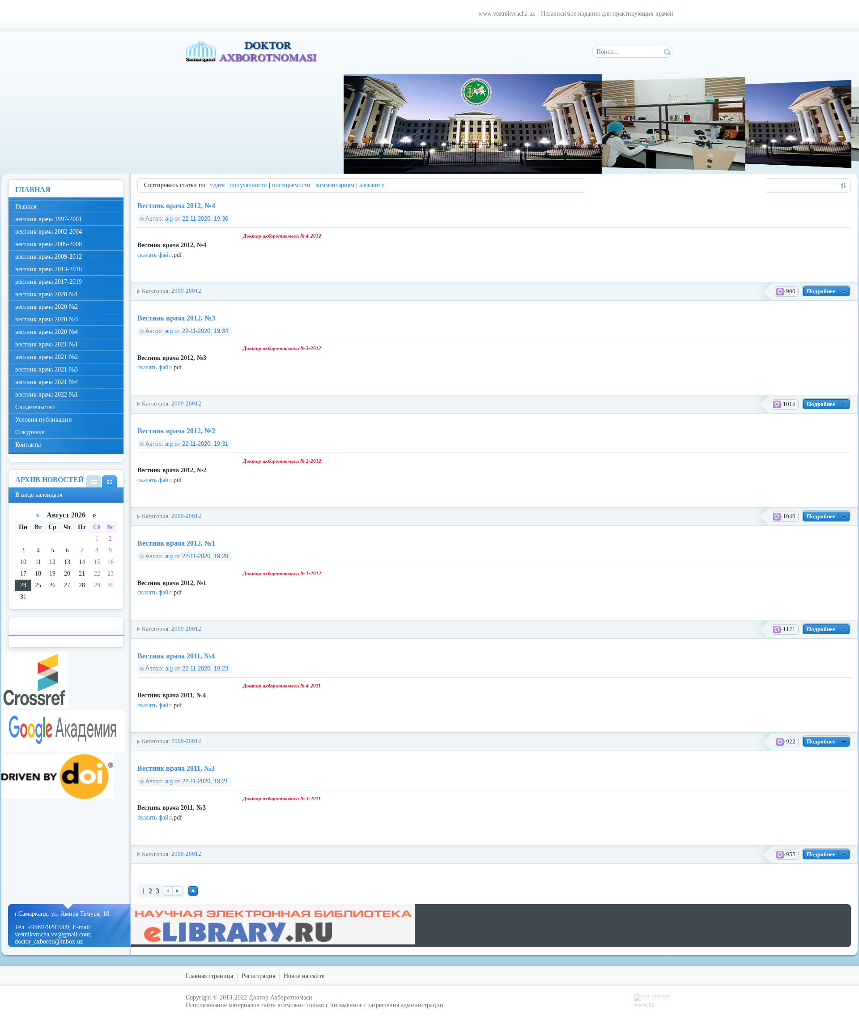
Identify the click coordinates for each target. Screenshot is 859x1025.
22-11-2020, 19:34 (205, 331)
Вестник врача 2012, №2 (176, 431)
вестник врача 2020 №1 (46, 294)
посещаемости (291, 185)
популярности (248, 185)
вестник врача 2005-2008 (48, 244)
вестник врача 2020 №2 (46, 306)
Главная (25, 206)
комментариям (334, 185)
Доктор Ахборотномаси (252, 51)
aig (169, 219)
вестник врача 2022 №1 (46, 394)
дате (219, 185)
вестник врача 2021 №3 (46, 369)
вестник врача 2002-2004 (48, 231)
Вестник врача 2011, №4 (176, 656)
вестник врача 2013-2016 (48, 269)
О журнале (29, 432)
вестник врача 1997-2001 (48, 219)
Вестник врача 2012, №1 (176, 543)
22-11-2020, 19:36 (205, 219)
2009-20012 (186, 291)
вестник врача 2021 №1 (46, 344)
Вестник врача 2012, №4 (176, 205)
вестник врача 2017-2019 (48, 281)
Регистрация (258, 976)
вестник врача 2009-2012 (48, 256)
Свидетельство (35, 407)
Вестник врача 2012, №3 (176, 318)
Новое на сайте (304, 976)
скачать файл (154, 255)
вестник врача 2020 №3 (46, 319)
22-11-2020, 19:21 (205, 781)
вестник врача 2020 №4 (46, 332)
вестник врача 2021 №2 (46, 357)
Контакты (28, 444)
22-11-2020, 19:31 (205, 444)
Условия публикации (43, 419)
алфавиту (371, 185)
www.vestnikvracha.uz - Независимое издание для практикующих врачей (575, 13)
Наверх (193, 890)
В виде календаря (109, 481)
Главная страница (209, 976)
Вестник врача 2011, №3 (176, 768)
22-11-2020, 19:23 (205, 669)
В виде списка (93, 481)
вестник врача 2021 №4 (46, 382)
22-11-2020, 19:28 (205, 556)
